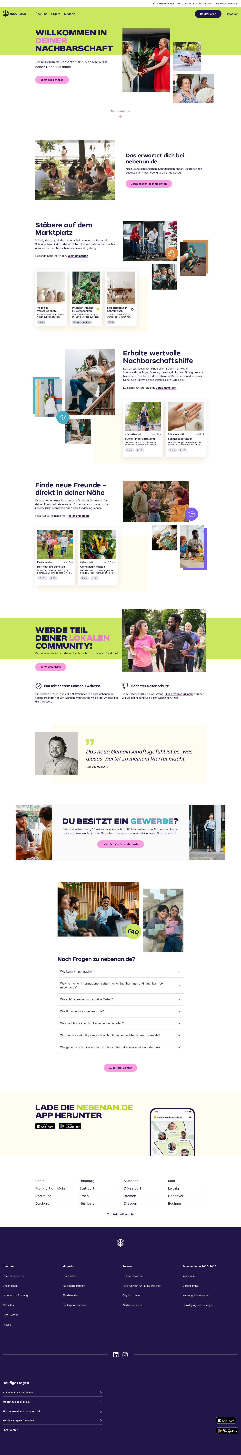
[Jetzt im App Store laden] (45, 1139)
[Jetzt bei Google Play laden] (70, 1139)
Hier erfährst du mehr (179, 694)
